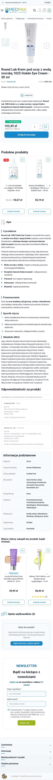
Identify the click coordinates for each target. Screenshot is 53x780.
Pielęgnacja (20, 19)
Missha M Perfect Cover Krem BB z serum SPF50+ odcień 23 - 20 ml (13, 578)
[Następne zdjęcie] (46, 45)
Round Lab (11, 82)
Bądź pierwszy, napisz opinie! (26, 643)
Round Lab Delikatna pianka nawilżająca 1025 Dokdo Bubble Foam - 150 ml (39, 188)
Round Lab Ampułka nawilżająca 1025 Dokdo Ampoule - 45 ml (13, 188)
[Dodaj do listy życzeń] (46, 127)
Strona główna (7, 19)
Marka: (4, 82)
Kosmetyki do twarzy (35, 19)
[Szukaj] (34, 10)
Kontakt (47, 2)
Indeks (41, 82)
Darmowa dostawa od (15, 2)
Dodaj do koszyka (26, 134)
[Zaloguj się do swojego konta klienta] (39, 10)
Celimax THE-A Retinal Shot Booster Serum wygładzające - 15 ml (39, 578)
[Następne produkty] (47, 573)
